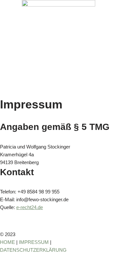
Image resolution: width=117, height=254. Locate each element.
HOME (7, 242)
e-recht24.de (29, 207)
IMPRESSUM (34, 242)
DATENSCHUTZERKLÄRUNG (33, 250)
